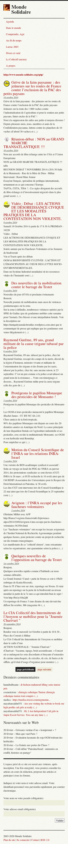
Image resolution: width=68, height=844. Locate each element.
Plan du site (9, 839)
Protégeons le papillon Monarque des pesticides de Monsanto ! (36, 394)
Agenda (10, 21)
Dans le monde (13, 27)
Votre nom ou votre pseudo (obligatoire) (23, 798)
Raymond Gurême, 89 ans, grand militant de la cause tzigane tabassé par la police (33, 343)
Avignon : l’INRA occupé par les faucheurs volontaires (36, 504)
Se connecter (23, 839)
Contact (35, 839)
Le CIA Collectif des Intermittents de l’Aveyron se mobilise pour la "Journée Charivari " (32, 616)
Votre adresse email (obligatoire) (19, 809)
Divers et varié (13, 53)
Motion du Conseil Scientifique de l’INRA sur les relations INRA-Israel (37, 453)
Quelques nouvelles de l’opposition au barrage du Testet (36, 557)
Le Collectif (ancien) (16, 59)
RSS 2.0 (45, 839)
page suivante (44, 669)
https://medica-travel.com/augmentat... (31, 699)
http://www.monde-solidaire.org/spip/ (23, 74)
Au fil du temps (14, 40)
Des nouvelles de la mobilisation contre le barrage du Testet (36, 284)
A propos (10, 65)
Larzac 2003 (12, 46)
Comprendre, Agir (15, 34)
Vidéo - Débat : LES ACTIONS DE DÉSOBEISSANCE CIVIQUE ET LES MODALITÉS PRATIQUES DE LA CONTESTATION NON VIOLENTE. (33, 211)
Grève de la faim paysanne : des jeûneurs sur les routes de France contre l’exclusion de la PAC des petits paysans (32, 88)
